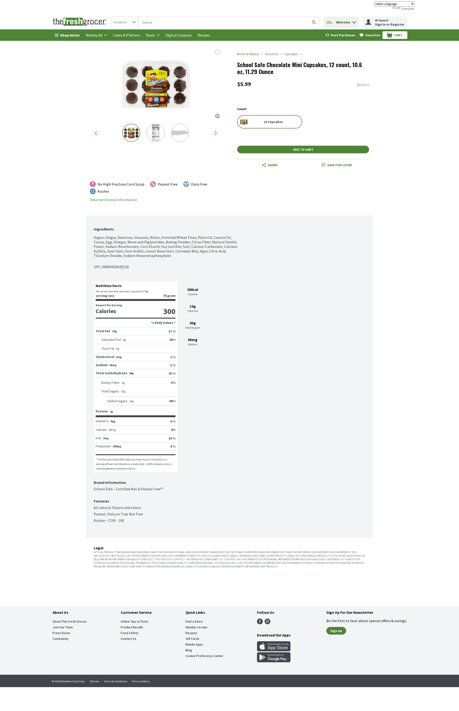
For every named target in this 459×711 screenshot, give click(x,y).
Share (273, 165)
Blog (189, 650)
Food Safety (129, 633)
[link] (340, 35)
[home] (80, 22)
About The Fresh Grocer (70, 621)
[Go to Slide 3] (180, 133)
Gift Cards (192, 638)
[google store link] (273, 660)
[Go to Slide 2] (156, 133)
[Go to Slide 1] (131, 133)
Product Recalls (132, 627)
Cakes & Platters (126, 35)
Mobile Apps (194, 644)
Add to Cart (303, 149)
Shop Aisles (70, 35)
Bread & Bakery (248, 54)
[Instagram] (267, 622)
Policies (94, 681)
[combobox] (124, 22)
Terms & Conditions (115, 681)
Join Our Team (63, 627)
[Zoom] (217, 116)
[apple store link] (273, 649)
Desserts (271, 54)
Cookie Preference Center (204, 656)
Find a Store (194, 621)
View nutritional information (113, 200)
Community (61, 638)
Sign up (336, 631)
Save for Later (339, 165)
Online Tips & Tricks (134, 621)
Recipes (203, 35)
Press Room (61, 633)
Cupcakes (291, 54)
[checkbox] (217, 52)
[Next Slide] (216, 132)
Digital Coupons (178, 35)
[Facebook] (260, 622)
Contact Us (128, 638)
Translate (407, 8)
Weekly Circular (197, 627)
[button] (354, 21)
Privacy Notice (140, 681)
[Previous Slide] (96, 132)
